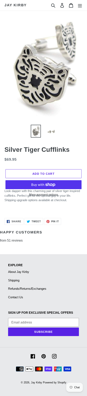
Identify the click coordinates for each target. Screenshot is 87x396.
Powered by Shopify (54, 382)
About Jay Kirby (18, 271)
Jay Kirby (15, 5)
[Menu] (79, 5)
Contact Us (15, 297)
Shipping (13, 280)
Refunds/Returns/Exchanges (27, 288)
